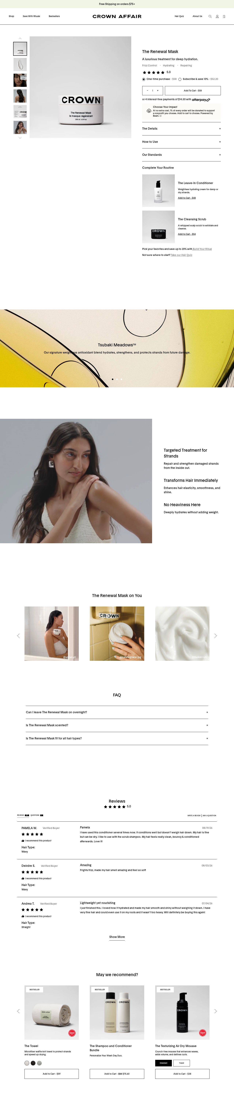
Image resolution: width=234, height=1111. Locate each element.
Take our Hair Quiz (181, 255)
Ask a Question (209, 816)
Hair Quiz (179, 16)
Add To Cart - (193, 90)
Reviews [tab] (22, 815)
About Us (197, 16)
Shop (11, 16)
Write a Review (194, 816)
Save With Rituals (31, 16)
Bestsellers (54, 16)
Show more (117, 937)
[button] (154, 72)
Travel (181, 1063)
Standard (163, 1063)
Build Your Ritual (202, 249)
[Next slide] (20, 138)
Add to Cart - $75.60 (116, 1074)
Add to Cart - (187, 198)
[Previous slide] (20, 38)
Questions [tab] (36, 815)
